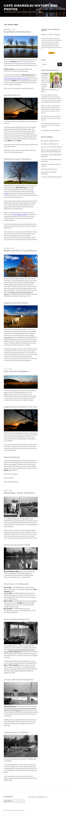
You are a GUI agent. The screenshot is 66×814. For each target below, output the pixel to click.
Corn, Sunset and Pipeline (16, 371)
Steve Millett (44, 144)
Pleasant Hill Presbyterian (55, 177)
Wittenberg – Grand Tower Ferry (19, 493)
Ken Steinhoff (44, 141)
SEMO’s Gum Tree (54, 141)
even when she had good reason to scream (16, 79)
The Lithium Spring (57, 147)
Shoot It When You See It (20, 214)
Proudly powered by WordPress (16, 810)
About (5, 810)
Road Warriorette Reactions (17, 32)
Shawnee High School (51, 169)
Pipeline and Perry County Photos (20, 250)
